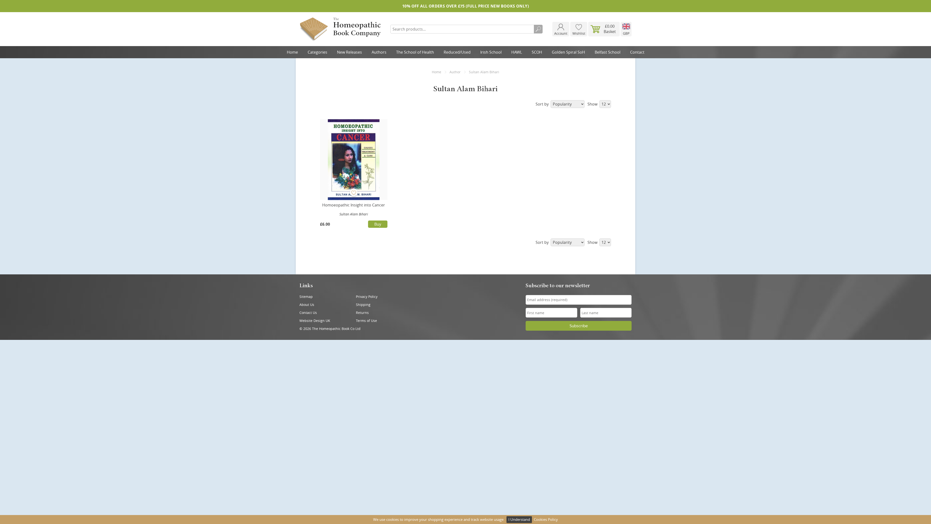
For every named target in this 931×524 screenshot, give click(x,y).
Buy (377, 224)
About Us (306, 304)
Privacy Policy (366, 296)
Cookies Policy (546, 519)
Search (538, 29)
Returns (362, 312)
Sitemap (306, 296)
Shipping (363, 304)
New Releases (349, 52)
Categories (317, 52)
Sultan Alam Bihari (353, 214)
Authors (379, 52)
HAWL (516, 52)
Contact (637, 52)
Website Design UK (314, 320)
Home (292, 52)
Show (592, 104)
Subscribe (579, 325)
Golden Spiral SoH (568, 52)
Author (455, 72)
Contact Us (308, 312)
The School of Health (415, 52)
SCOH (537, 52)
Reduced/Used (457, 52)
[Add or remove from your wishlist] (354, 192)
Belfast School (607, 52)
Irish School (491, 52)
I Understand (519, 519)
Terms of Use (366, 320)
